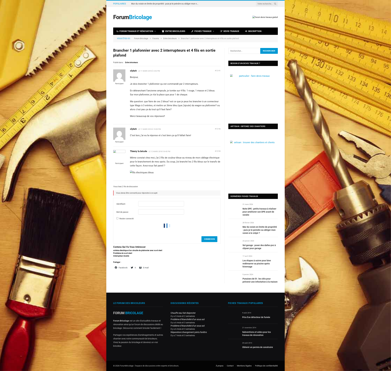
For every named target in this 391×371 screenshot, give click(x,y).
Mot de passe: (122, 212)
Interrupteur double (121, 256)
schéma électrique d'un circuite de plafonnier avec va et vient (137, 250)
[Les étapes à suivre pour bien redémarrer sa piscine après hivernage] (234, 260)
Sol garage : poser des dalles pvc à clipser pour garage (259, 247)
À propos (219, 366)
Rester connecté (126, 218)
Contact (230, 366)
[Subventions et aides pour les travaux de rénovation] (233, 331)
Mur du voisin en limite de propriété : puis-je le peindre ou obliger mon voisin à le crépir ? (165, 3)
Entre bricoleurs (175, 31)
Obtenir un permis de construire (257, 347)
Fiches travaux (203, 31)
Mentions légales (244, 366)
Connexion (209, 239)
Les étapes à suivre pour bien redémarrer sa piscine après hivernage (257, 263)
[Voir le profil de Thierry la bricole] (119, 152)
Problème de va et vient (122, 253)
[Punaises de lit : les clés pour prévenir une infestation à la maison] (234, 278)
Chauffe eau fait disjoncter (183, 313)
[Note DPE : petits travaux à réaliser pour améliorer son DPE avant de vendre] (234, 208)
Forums (155, 38)
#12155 (218, 151)
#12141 (218, 71)
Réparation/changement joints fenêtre (189, 332)
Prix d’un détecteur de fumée (256, 317)
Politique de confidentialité (266, 366)
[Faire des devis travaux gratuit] (265, 17)
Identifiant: (121, 204)
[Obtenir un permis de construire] (233, 346)
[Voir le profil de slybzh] (119, 81)
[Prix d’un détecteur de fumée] (233, 316)
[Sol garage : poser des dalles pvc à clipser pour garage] (234, 244)
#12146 (218, 129)
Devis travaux (231, 31)
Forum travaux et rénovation (136, 31)
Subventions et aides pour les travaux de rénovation (256, 333)
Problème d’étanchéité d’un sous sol (188, 319)
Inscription (254, 31)
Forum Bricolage (141, 38)
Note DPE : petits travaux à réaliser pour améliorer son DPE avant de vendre (259, 212)
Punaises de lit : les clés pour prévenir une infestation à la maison (260, 280)
